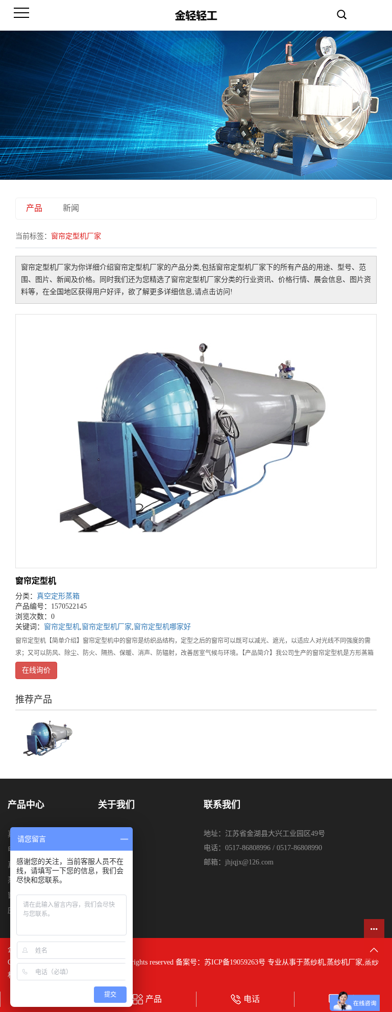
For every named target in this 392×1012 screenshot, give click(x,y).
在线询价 (36, 670)
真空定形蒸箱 (58, 596)
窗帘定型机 (35, 580)
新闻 (71, 208)
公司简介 (112, 834)
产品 (34, 208)
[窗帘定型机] (196, 441)
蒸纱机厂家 (344, 962)
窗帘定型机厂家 (107, 627)
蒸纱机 (314, 962)
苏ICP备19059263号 (234, 962)
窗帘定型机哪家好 (162, 627)
